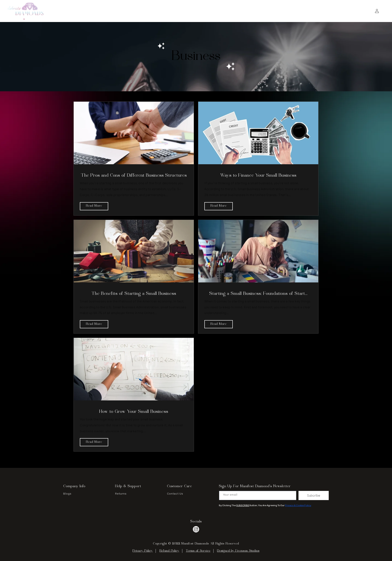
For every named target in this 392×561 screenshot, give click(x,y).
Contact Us (175, 494)
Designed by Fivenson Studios (238, 551)
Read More (94, 206)
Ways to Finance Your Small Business (258, 175)
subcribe (313, 495)
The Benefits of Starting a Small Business (133, 294)
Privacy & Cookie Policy (298, 505)
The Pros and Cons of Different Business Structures (134, 175)
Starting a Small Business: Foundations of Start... (258, 294)
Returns (121, 494)
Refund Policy (169, 551)
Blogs (67, 494)
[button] (367, 11)
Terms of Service (198, 551)
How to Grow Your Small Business (133, 412)
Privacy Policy (143, 551)
